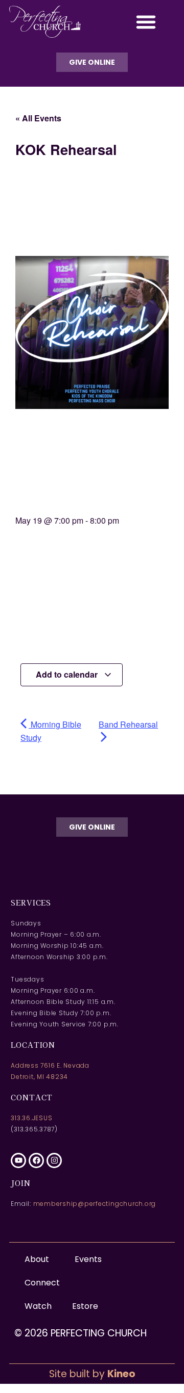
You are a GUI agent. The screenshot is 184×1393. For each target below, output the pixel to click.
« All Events (38, 118)
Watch (38, 1306)
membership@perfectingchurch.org (94, 1203)
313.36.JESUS (31, 1118)
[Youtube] (18, 1160)
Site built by (92, 1374)
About (37, 1259)
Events (88, 1259)
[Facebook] (36, 1160)
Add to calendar (68, 674)
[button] (146, 22)
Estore (85, 1306)
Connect (42, 1282)
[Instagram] (54, 1160)
